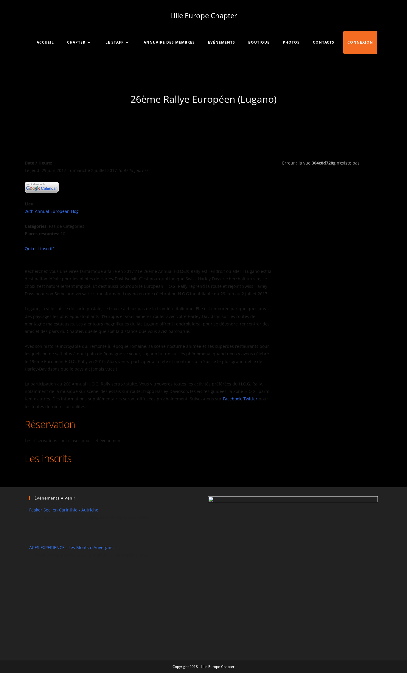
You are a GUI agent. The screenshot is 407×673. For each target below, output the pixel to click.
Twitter (250, 399)
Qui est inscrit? (40, 248)
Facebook (232, 399)
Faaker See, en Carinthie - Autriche (63, 510)
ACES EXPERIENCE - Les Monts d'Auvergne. (71, 547)
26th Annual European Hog (52, 211)
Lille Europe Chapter (203, 15)
